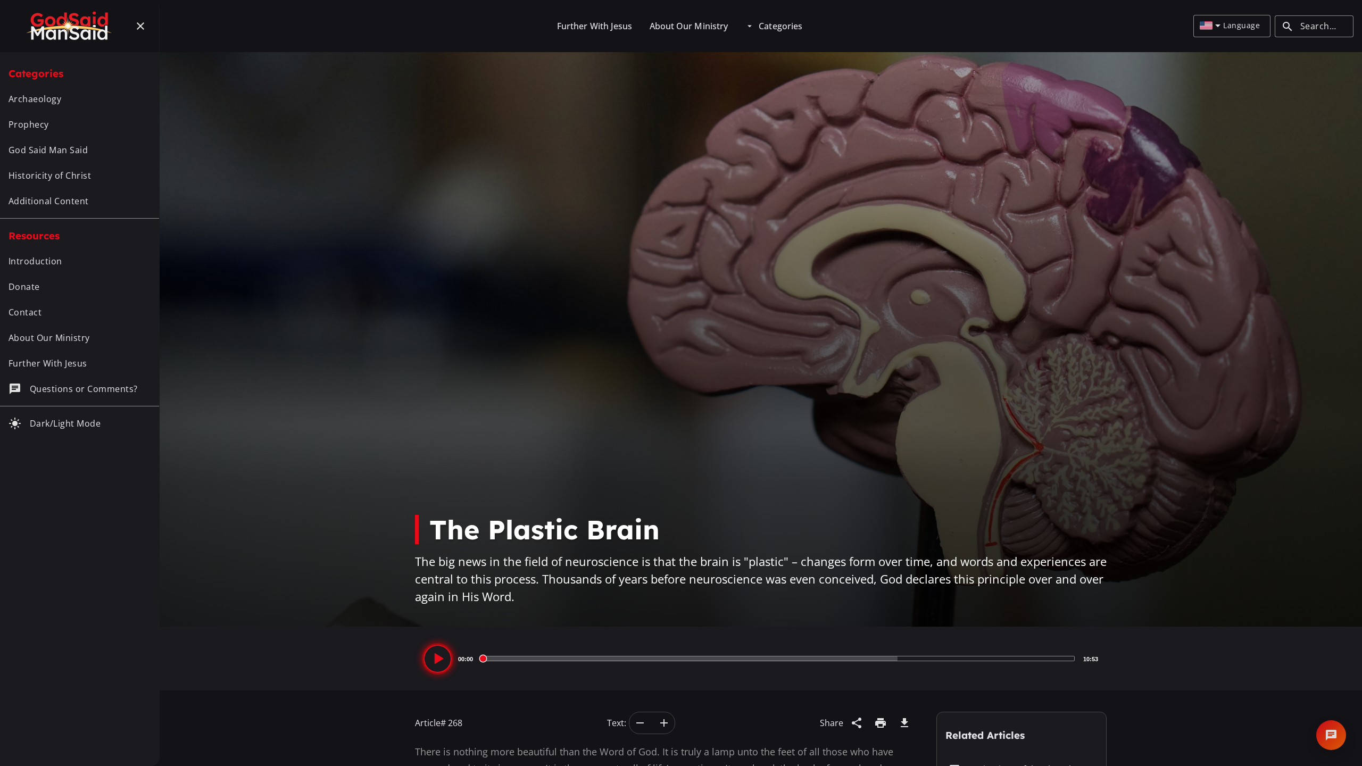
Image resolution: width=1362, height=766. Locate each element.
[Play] (437, 659)
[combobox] (1210, 26)
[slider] (778, 658)
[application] (761, 658)
